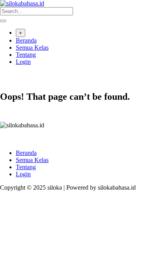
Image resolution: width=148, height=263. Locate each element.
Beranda (26, 40)
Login (23, 61)
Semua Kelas (32, 47)
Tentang (26, 54)
